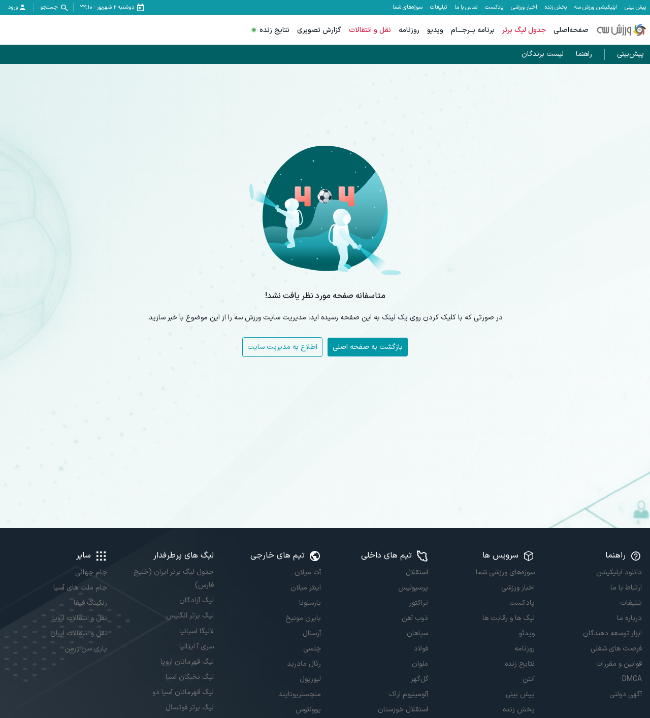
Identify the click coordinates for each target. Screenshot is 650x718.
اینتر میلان (305, 587)
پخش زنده (556, 8)
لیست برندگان (543, 54)
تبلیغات (438, 8)
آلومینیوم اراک (408, 694)
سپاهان (417, 633)
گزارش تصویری (319, 30)
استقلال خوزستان (403, 709)
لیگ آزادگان (196, 600)
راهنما (584, 54)
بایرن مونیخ (303, 618)
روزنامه (409, 30)
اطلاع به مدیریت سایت (282, 347)
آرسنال (312, 633)
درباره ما (629, 618)
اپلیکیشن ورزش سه (595, 8)
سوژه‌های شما (407, 8)
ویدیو (435, 30)
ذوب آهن (415, 618)
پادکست (494, 8)
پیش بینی (635, 8)
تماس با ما (465, 8)
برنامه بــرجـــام (473, 30)
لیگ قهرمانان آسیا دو (183, 692)
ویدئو (527, 633)
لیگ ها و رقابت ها (508, 618)
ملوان (420, 664)
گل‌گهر (419, 679)
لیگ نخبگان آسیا (190, 677)
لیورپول (310, 679)
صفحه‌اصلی (571, 30)
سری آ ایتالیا (196, 646)
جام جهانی (91, 572)
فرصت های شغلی (616, 648)
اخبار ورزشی (524, 8)
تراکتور (418, 603)
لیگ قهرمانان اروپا (187, 662)
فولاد (421, 648)
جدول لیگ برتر (524, 30)
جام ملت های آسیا (80, 587)
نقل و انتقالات (370, 30)
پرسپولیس (413, 587)
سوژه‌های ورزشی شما (505, 572)
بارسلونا (310, 603)
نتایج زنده (274, 30)
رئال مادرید (304, 664)
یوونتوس (308, 709)
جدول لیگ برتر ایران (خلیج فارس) (174, 579)
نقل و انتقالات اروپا (79, 618)
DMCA (632, 679)
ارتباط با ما (626, 587)
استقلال (417, 572)
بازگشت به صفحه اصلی (368, 347)
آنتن (529, 679)
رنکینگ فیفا (90, 603)
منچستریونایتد (299, 694)
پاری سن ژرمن (85, 648)
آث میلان (308, 572)
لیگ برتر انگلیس (190, 615)
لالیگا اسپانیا (196, 631)
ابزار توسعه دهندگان (612, 633)
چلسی (312, 648)
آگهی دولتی (625, 694)
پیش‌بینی (630, 54)
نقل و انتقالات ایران (78, 633)
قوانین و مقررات (619, 664)
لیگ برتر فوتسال (190, 707)
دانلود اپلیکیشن (619, 572)
